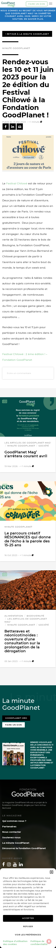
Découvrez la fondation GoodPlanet (24, 848)
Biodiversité (35, 615)
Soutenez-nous (11, 837)
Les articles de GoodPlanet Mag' (27, 442)
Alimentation (13, 615)
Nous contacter (11, 831)
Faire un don (36, 4)
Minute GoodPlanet (16, 48)
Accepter (28, 918)
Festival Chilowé (17, 183)
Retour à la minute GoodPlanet (27, 34)
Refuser (28, 926)
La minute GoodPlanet (15, 842)
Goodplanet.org (16, 718)
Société (44, 445)
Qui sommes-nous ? (14, 820)
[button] (51, 872)
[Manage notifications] (49, 941)
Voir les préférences (28, 935)
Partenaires (9, 826)
